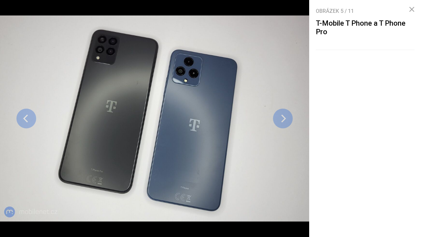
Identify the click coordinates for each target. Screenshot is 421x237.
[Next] (283, 118)
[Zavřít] (412, 9)
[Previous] (26, 118)
